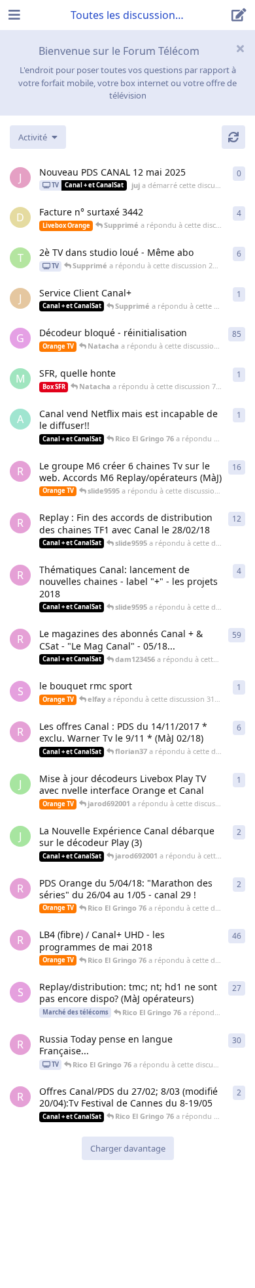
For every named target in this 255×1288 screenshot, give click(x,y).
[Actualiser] (233, 137)
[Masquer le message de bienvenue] (240, 48)
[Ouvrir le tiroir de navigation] (13, 15)
